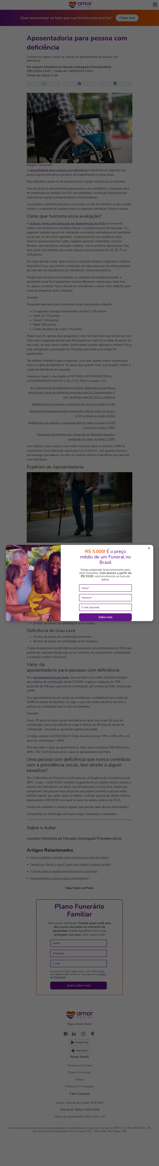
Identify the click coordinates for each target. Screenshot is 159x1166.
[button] (149, 548)
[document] (79, 583)
